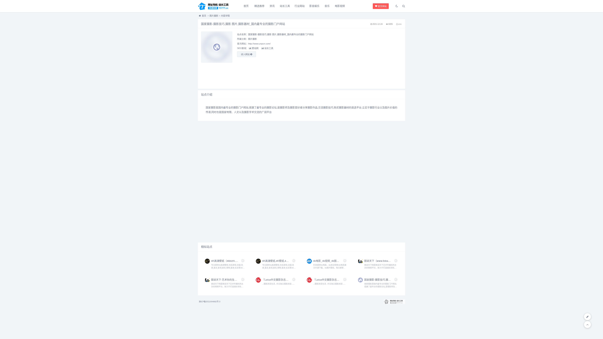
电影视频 (340, 6)
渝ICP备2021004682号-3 (209, 302)
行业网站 (300, 6)
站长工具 (285, 6)
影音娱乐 (314, 6)
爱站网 (255, 48)
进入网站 (245, 54)
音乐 (327, 6)
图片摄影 (213, 15)
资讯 (272, 6)
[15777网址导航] (215, 6)
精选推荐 (259, 6)
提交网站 (381, 6)
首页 (246, 6)
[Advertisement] (369, 58)
